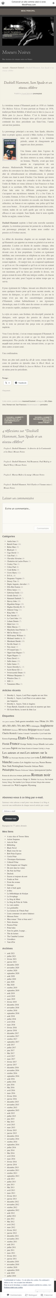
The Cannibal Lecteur (15, 936)
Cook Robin (11, 569)
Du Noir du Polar (14, 870)
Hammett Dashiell (17, 67)
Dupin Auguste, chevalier (17, 584)
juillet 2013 (11, 1181)
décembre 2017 (13, 1033)
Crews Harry (12, 572)
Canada (46, 729)
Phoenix (18, 770)
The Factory (40, 779)
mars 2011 (11, 1253)
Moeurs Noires (16, 52)
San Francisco (21, 405)
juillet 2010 (11, 1275)
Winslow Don (12, 678)
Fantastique (47, 738)
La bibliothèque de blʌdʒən (17, 893)
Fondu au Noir (12, 879)
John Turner (22, 748)
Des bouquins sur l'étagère (17, 865)
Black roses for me (14, 850)
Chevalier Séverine (14, 558)
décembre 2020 (13, 964)
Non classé (11, 647)
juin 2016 (10, 1084)
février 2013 (12, 1196)
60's (14, 725)
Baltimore (15, 730)
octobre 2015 (12, 1107)
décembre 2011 (13, 1236)
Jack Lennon (6, 748)
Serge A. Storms (30, 779)
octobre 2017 (12, 1039)
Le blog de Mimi (13, 899)
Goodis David (12, 595)
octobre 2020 (12, 970)
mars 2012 (11, 1227)
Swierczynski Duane (15, 672)
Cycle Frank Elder (45, 733)
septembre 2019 (13, 990)
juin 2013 (10, 1184)
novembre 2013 (13, 1170)
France (15, 743)
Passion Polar (12, 925)
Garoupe (10, 885)
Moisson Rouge (35, 340)
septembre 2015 (13, 1110)
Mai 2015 (10, 1121)
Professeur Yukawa (27, 770)
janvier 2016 (12, 1099)
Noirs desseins (12, 922)
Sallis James (11, 661)
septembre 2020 (13, 973)
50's (9, 725)
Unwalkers (11, 939)
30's (45, 401)
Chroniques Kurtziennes (16, 859)
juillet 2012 (11, 1216)
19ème (42, 721)
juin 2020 (10, 982)
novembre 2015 (13, 1104)
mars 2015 (11, 1127)
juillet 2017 (11, 1047)
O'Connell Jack (13, 649)
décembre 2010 (13, 1261)
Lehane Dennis (12, 621)
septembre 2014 (13, 1144)
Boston (40, 730)
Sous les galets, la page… (17, 930)
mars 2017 (11, 1059)
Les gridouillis (12, 907)
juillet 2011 (11, 1247)
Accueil (5, 67)
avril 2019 (11, 996)
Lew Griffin (35, 757)
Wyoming (32, 785)
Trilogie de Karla (30, 782)
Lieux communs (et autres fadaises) (20, 913)
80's (24, 725)
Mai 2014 (10, 1153)
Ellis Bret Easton (13, 587)
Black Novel (12, 848)
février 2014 (12, 1161)
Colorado (26, 733)
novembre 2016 (13, 1070)
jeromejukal (37, 94)
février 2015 (12, 1130)
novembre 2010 (13, 1264)
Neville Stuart (12, 644)
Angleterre (46, 725)
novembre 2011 (13, 1238)
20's (47, 721)
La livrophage (12, 896)
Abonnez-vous (10, 818)
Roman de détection (9, 775)
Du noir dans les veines (16, 868)
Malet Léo (11, 624)
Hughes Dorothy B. (14, 607)
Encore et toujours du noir (17, 876)
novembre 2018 (13, 1007)
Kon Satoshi (11, 615)
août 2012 (11, 1213)
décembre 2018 (13, 1004)
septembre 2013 (13, 1176)
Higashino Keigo (13, 604)
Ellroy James (12, 589)
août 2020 (11, 976)
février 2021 (12, 959)
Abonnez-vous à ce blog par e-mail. (22, 797)
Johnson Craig (12, 609)
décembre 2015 (13, 1101)
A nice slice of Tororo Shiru (18, 836)
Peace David (12, 658)
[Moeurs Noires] (28, 31)
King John (11, 612)
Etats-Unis (26, 737)
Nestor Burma (45, 762)
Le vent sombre (13, 905)
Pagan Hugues (12, 655)
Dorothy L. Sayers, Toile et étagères (21, 703)
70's (19, 725)
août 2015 (11, 1113)
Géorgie (35, 744)
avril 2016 (11, 1090)
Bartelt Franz (12, 544)
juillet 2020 (11, 979)
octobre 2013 (12, 1173)
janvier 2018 (12, 1030)
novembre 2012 (13, 1204)
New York (6, 766)
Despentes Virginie (14, 578)
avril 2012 (11, 1224)
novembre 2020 (13, 967)
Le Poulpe (47, 748)
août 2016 (11, 1079)
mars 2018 (11, 1024)
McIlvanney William (15, 635)
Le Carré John (12, 618)
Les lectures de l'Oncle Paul (17, 910)
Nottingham (18, 766)
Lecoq (41, 748)
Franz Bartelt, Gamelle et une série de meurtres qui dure (28, 706)
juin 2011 (10, 1250)
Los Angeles (25, 762)
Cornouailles (34, 733)
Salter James (12, 664)
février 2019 (12, 1002)
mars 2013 (11, 1193)
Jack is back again (14, 887)
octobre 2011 (12, 1241)
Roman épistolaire (7, 779)
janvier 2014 (12, 1164)
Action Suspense (13, 839)
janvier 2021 (12, 962)
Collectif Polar (12, 862)
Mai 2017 (10, 1053)
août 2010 (11, 1273)
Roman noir (11, 405)
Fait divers (39, 738)
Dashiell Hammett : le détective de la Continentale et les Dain (14, 420)
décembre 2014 (13, 1136)
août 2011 (11, 1244)
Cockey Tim (12, 564)
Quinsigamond (40, 770)
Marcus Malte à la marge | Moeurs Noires (28, 474)
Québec (49, 770)
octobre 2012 (12, 1207)
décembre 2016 (13, 1067)
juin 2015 (10, 1119)
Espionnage (13, 738)
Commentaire (43, 528)
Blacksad (10, 550)
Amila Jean (11, 541)
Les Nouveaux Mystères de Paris (19, 758)
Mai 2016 (10, 1087)
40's (4, 725)
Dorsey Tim (11, 581)
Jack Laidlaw (49, 744)
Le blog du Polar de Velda (17, 902)
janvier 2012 (12, 1233)
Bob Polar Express (14, 853)
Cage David (11, 552)
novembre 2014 (13, 1138)
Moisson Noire (12, 916)
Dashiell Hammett (10, 222)
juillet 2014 (11, 1147)
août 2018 (11, 1016)
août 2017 (11, 1044)
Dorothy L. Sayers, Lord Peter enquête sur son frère (27, 695)
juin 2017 (10, 1050)
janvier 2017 (12, 1064)
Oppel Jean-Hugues (14, 652)
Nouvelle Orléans (31, 766)
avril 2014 (11, 1156)
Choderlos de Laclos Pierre (17, 561)
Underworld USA (8, 785)
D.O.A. (10, 575)
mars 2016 (11, 1093)
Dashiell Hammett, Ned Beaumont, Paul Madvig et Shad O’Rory (42, 420)
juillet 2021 (11, 956)
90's (28, 725)
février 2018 (12, 1027)
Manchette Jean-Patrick (16, 629)
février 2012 (12, 1230)
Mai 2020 (10, 984)
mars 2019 (11, 999)
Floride (5, 743)
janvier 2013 (12, 1198)
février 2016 (12, 1096)
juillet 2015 (11, 1116)
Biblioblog (11, 845)
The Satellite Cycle (19, 782)
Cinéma (20, 733)
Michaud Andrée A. (14, 638)
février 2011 (12, 1256)
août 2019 (11, 993)
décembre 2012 (13, 1201)
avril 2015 (11, 1124)
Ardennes (7, 729)
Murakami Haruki (14, 641)
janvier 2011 (12, 1258)
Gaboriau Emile (13, 592)
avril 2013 (11, 1190)
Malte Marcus (12, 627)
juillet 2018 (11, 1019)
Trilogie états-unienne (43, 782)
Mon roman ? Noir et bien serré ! (20, 919)
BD (20, 729)
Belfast (24, 730)
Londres (16, 762)
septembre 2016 (13, 1076)
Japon (14, 748)
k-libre (9, 890)
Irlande (42, 743)
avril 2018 (11, 1021)
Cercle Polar (12, 856)
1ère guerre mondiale (8, 721)
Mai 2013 (10, 1187)
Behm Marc (11, 547)
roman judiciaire (24, 775)
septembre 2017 (13, 1041)
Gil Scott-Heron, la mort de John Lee (21, 709)
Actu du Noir (12, 842)
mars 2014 (11, 1158)
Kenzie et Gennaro (32, 748)
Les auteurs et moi (13, 752)
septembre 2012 (13, 1210)
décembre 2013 (13, 1167)
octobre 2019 (12, 987)
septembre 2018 (13, 1013)
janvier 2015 (12, 1133)
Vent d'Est (11, 942)
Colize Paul (11, 567)
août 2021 (11, 953)
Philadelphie (8, 769)
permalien (44, 405)
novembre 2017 (13, 1036)
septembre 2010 (13, 1270)
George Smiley (26, 744)
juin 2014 (10, 1150)
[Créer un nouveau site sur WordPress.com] (28, 3)
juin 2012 (10, 1218)
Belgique (32, 729)
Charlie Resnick (9, 733)
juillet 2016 (11, 1081)
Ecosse (5, 738)
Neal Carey (35, 762)
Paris (41, 766)
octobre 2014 (12, 1141)
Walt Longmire (21, 785)
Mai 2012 (10, 1221)
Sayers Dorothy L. (14, 667)
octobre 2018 (12, 1010)
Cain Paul (11, 555)
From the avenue (13, 882)
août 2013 (11, 1178)
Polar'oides (11, 927)
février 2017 (12, 1061)
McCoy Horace (12, 632)
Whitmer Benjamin (14, 675)
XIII (8, 681)
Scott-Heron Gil (13, 669)
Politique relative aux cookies (13, 1287)
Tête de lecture (12, 933)
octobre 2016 (12, 1073)
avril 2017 (11, 1056)
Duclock (10, 873)
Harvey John (12, 601)
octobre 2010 (12, 1267)
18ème (37, 721)
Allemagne (35, 726)
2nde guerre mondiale (24, 721)
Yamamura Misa (13, 684)
